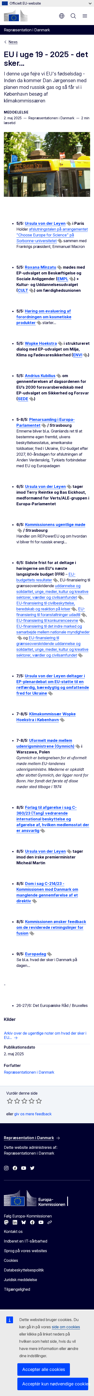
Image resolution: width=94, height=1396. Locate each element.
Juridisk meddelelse (20, 1279)
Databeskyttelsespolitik (24, 1270)
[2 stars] (13, 1101)
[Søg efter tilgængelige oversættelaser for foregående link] (69, 223)
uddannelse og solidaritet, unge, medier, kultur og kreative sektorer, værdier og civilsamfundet (52, 591)
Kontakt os (13, 1231)
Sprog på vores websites (25, 1250)
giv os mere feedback (33, 1113)
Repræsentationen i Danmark (29, 1072)
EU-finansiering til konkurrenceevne (47, 620)
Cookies (11, 1260)
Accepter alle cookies (43, 1369)
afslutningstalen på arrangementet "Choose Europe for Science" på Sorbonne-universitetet (52, 235)
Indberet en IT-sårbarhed (25, 1241)
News (13, 42)
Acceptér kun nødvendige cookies (55, 1383)
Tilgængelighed (17, 1289)
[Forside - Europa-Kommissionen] (15, 15)
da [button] (61, 16)
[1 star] (9, 1101)
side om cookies (66, 1326)
